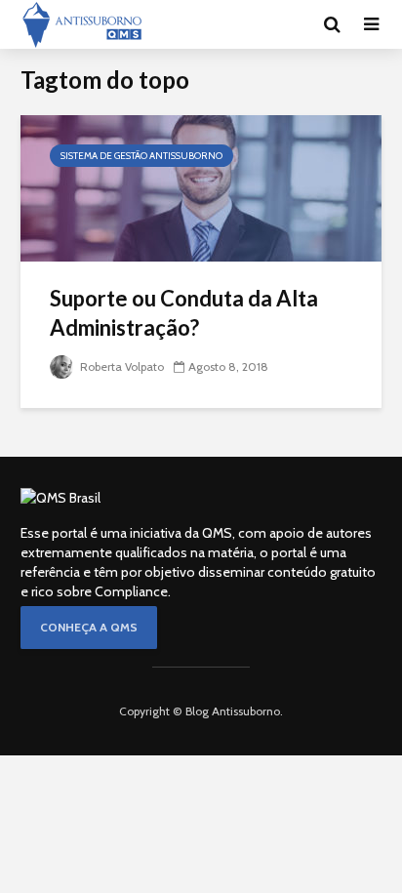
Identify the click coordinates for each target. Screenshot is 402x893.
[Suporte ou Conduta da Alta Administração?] (201, 187)
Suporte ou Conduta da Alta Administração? (184, 313)
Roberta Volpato (120, 366)
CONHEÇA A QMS (89, 627)
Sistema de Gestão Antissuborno (141, 155)
